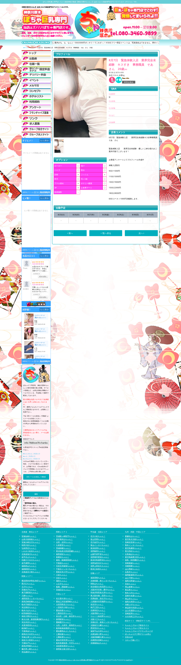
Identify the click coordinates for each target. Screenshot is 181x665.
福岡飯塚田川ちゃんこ (134, 575)
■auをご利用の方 (29, 456)
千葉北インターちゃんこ (66, 569)
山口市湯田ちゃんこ (133, 610)
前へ (70, 233)
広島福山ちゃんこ (132, 554)
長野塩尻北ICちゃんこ (99, 563)
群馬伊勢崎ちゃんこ (30, 646)
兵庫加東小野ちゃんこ (99, 634)
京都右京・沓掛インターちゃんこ (104, 622)
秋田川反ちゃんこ (29, 545)
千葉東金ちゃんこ (29, 631)
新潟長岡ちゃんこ (97, 548)
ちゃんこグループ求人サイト (137, 628)
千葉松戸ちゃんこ (29, 643)
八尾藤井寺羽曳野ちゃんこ (101, 601)
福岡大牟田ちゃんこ (133, 601)
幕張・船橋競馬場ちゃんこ (67, 560)
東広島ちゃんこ (131, 589)
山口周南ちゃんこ (132, 569)
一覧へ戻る (105, 233)
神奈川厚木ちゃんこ (30, 616)
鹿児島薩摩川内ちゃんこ (135, 557)
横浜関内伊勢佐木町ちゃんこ (34, 580)
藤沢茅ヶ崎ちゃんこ (30, 649)
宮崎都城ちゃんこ (132, 563)
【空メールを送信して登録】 (36, 477)
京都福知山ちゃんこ (98, 643)
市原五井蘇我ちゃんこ (65, 566)
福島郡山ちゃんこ (29, 566)
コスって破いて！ (132, 640)
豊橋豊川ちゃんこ (63, 622)
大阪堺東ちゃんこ (97, 613)
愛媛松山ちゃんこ (132, 536)
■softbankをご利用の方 (31, 459)
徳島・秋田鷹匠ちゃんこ (135, 560)
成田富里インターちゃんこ (33, 598)
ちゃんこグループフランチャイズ (139, 631)
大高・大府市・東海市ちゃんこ (69, 625)
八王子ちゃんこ (62, 584)
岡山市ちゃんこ (131, 598)
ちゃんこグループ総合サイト (137, 625)
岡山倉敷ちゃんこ (132, 586)
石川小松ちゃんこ (97, 536)
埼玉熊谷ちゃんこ (29, 607)
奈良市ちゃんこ (96, 604)
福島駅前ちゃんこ (29, 569)
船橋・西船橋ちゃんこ (65, 586)
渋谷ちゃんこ (61, 578)
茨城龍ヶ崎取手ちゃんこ (66, 536)
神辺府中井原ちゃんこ (134, 607)
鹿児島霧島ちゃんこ (133, 548)
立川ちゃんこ (27, 586)
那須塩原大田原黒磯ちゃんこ (68, 551)
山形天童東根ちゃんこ (31, 539)
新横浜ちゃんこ (62, 557)
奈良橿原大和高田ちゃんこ (101, 586)
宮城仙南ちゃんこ (29, 536)
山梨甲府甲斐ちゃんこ (99, 554)
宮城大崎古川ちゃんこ (31, 542)
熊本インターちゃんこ (134, 545)
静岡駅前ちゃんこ (63, 619)
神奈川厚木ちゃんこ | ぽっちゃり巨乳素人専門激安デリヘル (78, 660)
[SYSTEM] (36, 69)
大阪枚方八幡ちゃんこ (99, 625)
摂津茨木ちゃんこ (97, 628)
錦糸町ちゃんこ (28, 628)
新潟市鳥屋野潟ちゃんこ (100, 560)
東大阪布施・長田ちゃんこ (101, 595)
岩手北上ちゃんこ (29, 557)
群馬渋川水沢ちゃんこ (31, 634)
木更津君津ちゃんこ (30, 625)
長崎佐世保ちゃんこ (133, 542)
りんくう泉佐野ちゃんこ (100, 616)
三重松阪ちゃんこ (63, 634)
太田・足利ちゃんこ (64, 542)
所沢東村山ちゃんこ (64, 539)
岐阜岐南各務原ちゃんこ (66, 628)
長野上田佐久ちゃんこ (99, 566)
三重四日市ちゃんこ (64, 613)
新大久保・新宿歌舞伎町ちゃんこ (35, 619)
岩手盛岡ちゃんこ (29, 563)
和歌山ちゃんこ (96, 583)
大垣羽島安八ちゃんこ (65, 604)
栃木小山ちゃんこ (29, 610)
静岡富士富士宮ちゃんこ (66, 649)
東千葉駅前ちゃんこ (30, 592)
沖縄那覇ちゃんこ (132, 566)
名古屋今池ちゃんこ (64, 598)
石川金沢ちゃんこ (97, 542)
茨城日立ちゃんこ (63, 589)
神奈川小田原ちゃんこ (31, 640)
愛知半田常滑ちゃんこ (65, 640)
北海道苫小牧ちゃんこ (31, 572)
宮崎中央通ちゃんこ (133, 595)
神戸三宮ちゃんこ (97, 607)
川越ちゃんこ (27, 595)
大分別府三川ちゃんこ (134, 616)
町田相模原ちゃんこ (30, 613)
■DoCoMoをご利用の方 (31, 454)
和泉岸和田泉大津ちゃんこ (101, 592)
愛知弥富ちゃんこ (63, 610)
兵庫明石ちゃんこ (97, 610)
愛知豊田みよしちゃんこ (66, 631)
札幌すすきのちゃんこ (31, 560)
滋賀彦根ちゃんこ (97, 577)
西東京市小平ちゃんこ (65, 572)
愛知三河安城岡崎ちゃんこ (67, 601)
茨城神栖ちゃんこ (63, 548)
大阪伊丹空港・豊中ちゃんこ (102, 589)
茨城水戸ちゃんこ (29, 589)
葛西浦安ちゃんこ (63, 554)
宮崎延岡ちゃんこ (132, 613)
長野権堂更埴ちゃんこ (99, 557)
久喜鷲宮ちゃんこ (63, 545)
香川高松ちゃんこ (132, 551)
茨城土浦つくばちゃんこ (32, 637)
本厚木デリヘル (28, 192)
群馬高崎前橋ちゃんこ (31, 601)
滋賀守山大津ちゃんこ (99, 631)
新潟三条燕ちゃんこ (98, 569)
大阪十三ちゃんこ (97, 619)
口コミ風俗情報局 (42, 192)
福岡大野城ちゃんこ (133, 580)
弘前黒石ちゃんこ (29, 548)
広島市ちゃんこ (131, 572)
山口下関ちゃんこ (132, 578)
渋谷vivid (129, 637)
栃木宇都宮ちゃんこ (30, 604)
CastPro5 (129, 660)
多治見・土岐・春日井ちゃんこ (69, 616)
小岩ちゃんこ (61, 575)
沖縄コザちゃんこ (132, 604)
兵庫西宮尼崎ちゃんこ (99, 640)
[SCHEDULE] (36, 58)
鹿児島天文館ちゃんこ (134, 539)
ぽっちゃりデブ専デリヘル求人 (138, 634)
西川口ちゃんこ (28, 583)
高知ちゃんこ (130, 584)
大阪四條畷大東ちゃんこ (100, 637)
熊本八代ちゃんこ (132, 592)
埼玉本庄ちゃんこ (29, 622)
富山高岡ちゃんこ (97, 539)
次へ (141, 233)
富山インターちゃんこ (99, 545)
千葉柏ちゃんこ (62, 563)
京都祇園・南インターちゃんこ (103, 580)
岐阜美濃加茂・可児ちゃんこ (68, 643)
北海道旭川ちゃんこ (30, 554)
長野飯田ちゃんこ (97, 551)
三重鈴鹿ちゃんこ (63, 637)
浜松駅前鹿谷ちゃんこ (65, 646)
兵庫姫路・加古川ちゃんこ (101, 598)
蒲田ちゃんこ (61, 580)
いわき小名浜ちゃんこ (31, 551)
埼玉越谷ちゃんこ (29, 652)
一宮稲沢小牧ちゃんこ (65, 607)
